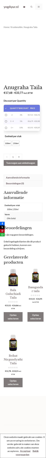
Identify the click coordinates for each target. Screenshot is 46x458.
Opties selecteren (13, 317)
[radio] (7, 143)
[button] (31, 7)
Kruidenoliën (16, 27)
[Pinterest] (2, 231)
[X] (2, 227)
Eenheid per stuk (13, 136)
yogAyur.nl (11, 7)
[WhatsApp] (2, 234)
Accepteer (25, 451)
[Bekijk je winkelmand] (24, 7)
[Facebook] (2, 223)
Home (6, 27)
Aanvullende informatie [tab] (18, 177)
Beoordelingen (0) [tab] (15, 183)
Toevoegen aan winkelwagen (20, 163)
